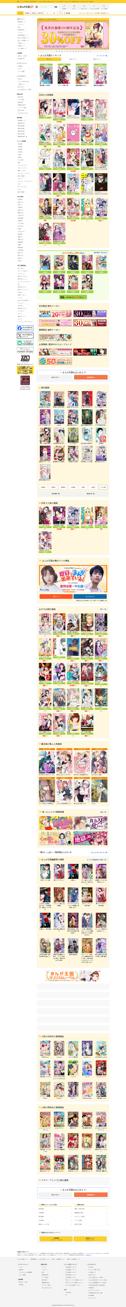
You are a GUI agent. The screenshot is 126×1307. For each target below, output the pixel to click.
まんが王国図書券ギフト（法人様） (98, 1282)
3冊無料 (73, 272)
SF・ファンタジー (22, 186)
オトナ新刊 (103, 487)
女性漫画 (20, 144)
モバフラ (20, 319)
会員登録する (91, 377)
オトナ (61, 13)
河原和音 (20, 220)
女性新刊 (43, 487)
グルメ (19, 189)
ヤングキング (21, 311)
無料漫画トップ (22, 21)
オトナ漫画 (20, 160)
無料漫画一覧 (21, 123)
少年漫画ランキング (71, 1277)
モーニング (20, 303)
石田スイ (20, 204)
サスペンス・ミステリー (24, 173)
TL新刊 (83, 487)
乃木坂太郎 (20, 250)
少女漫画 (20, 146)
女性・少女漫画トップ (23, 37)
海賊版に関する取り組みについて (25, 364)
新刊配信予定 (21, 29)
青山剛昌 (20, 199)
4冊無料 (45, 292)
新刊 (98, 13)
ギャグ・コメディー (23, 168)
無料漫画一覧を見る (100, 252)
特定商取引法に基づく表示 (96, 1293)
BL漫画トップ (21, 45)
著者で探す (20, 102)
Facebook (68, 1292)
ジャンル (83, 13)
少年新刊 (73, 487)
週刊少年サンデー (22, 308)
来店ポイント (105, 13)
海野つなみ (20, 210)
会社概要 (91, 1295)
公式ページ (56, 596)
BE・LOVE (20, 268)
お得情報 (56, 1238)
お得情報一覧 (21, 58)
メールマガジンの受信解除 (25, 1272)
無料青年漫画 (21, 131)
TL (47, 13)
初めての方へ (21, 87)
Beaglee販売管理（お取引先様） (97, 1285)
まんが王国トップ (23, 1259)
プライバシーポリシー (94, 1290)
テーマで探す (21, 99)
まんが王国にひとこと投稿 (24, 89)
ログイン (20, 68)
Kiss (19, 284)
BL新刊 (93, 487)
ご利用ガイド (21, 84)
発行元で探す (21, 110)
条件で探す (20, 97)
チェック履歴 (21, 71)
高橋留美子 (20, 247)
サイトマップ (92, 1298)
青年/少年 (40, 13)
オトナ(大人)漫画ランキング (73, 1285)
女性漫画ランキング (71, 1269)
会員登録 (20, 66)
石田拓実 (20, 207)
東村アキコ (20, 253)
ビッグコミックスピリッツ (24, 281)
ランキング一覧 (102, 55)
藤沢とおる (20, 255)
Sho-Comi (20, 305)
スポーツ (20, 178)
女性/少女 (34, 13)
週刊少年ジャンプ (22, 279)
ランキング (91, 13)
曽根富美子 (20, 242)
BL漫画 (19, 157)
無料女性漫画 (21, 125)
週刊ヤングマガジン (23, 276)
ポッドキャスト (90, 596)
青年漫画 (20, 149)
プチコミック (21, 273)
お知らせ (20, 79)
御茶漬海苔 (20, 218)
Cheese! (20, 292)
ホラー (19, 184)
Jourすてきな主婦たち (23, 300)
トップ (20, 13)
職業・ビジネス (22, 170)
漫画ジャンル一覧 (44, 1224)
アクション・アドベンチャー (25, 181)
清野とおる (20, 239)
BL (54, 13)
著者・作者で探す (80, 1209)
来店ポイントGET (22, 56)
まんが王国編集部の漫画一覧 (96, 859)
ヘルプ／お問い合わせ (23, 81)
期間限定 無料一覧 (22, 136)
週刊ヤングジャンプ (23, 289)
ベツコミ (20, 297)
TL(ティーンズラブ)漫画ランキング (75, 1280)
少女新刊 (53, 487)
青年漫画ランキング (71, 1275)
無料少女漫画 (21, 128)
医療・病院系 (21, 192)
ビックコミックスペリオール (25, 321)
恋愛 (19, 162)
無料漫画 (68, 13)
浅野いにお (20, 202)
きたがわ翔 (20, 223)
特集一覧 (103, 812)
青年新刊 (63, 487)
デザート (20, 313)
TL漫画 (19, 154)
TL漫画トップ (21, 43)
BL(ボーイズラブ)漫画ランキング (74, 1282)
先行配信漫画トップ (23, 35)
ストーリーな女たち (23, 271)
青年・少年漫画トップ (23, 40)
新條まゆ (20, 236)
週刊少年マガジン (22, 287)
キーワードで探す (22, 107)
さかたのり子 (21, 231)
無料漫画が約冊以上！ (75, 297)
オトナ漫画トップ (22, 48)
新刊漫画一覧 (56, 493)
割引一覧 (103, 609)
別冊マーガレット (22, 295)
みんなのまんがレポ (23, 113)
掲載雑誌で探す (22, 105)
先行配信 (27, 13)
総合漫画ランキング (71, 1267)
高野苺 (19, 244)
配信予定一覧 (91, 493)
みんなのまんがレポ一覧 (99, 852)
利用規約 (91, 1287)
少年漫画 (20, 152)
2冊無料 (87, 272)
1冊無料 (45, 272)
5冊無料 (73, 292)
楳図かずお (20, 212)
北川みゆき (20, 226)
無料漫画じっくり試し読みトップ (40, 1259)
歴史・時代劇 (21, 176)
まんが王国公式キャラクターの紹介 (98, 1280)
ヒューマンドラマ (22, 165)
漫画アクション (22, 316)
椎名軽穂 (20, 234)
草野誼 (19, 228)
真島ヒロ (20, 258)
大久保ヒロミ (21, 215)
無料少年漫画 (21, 133)
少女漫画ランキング (71, 1272)
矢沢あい (20, 261)
